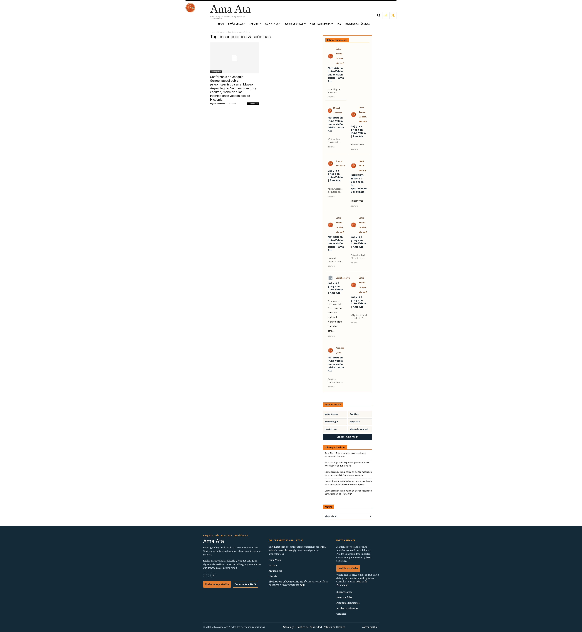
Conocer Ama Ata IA (347, 436)
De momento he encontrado (335, 303)
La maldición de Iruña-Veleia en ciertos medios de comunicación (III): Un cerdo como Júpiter (348, 483)
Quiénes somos (344, 592)
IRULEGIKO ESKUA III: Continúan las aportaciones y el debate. (359, 183)
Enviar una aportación (217, 584)
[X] (393, 15)
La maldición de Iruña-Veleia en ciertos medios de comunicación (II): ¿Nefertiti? (348, 492)
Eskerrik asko (357, 144)
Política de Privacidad (309, 627)
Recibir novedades (348, 568)
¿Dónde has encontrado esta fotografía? (335, 141)
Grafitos (354, 414)
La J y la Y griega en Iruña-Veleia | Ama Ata (358, 131)
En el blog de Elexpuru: (334, 91)
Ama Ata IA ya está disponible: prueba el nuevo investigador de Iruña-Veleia (347, 464)
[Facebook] (386, 15)
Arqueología (331, 421)
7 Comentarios (253, 104)
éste (330, 308)
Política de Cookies (334, 627)
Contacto (341, 613)
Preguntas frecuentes (348, 603)
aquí (302, 585)
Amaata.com (278, 546)
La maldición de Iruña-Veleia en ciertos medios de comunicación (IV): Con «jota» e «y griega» (348, 473)
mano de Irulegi (286, 550)
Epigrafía (355, 421)
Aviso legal (289, 627)
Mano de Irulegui (359, 429)
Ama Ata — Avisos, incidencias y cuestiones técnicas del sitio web (345, 455)
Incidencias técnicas (347, 608)
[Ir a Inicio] (190, 11)
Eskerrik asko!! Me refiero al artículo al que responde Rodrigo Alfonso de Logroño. (359, 257)
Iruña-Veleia (331, 414)
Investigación (216, 72)
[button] (379, 15)
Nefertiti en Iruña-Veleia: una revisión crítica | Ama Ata (336, 75)
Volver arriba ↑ (370, 627)
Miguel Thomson (217, 103)
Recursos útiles (344, 597)
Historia (273, 576)
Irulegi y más (357, 200)
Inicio (212, 32)
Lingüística (330, 429)
